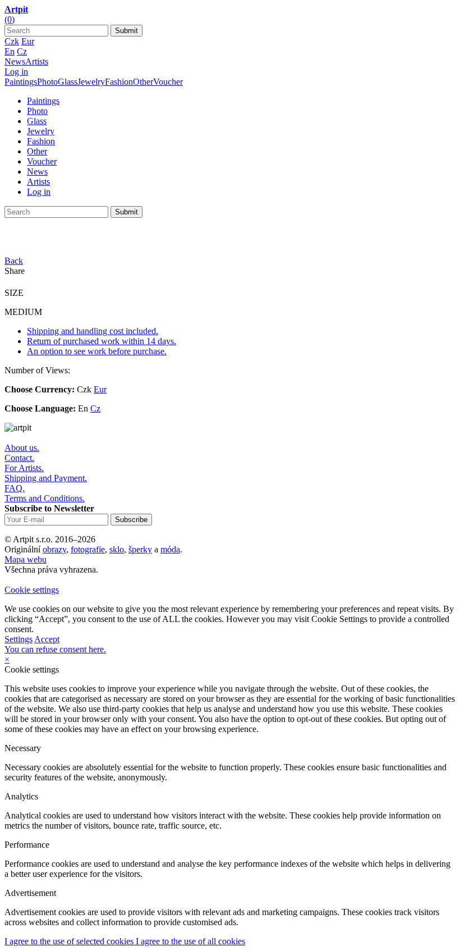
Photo (47, 81)
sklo (116, 549)
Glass (67, 81)
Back (13, 261)
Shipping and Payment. (45, 478)
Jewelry (91, 81)
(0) (9, 19)
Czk (11, 41)
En (9, 51)
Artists (36, 61)
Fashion (119, 81)
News (14, 61)
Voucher (168, 81)
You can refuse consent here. (55, 649)
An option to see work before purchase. (97, 351)
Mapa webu (25, 559)
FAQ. (14, 488)
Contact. (19, 458)
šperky (140, 549)
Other (143, 81)
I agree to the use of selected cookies (70, 941)
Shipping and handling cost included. (92, 331)
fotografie (88, 549)
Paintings (20, 81)
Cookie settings (31, 590)
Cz (22, 51)
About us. (21, 447)
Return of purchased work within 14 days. (101, 341)
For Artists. (24, 468)
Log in (16, 71)
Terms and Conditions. (44, 498)
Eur (27, 41)
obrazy (54, 549)
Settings (18, 639)
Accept (46, 639)
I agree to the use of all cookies (190, 941)
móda (170, 549)
